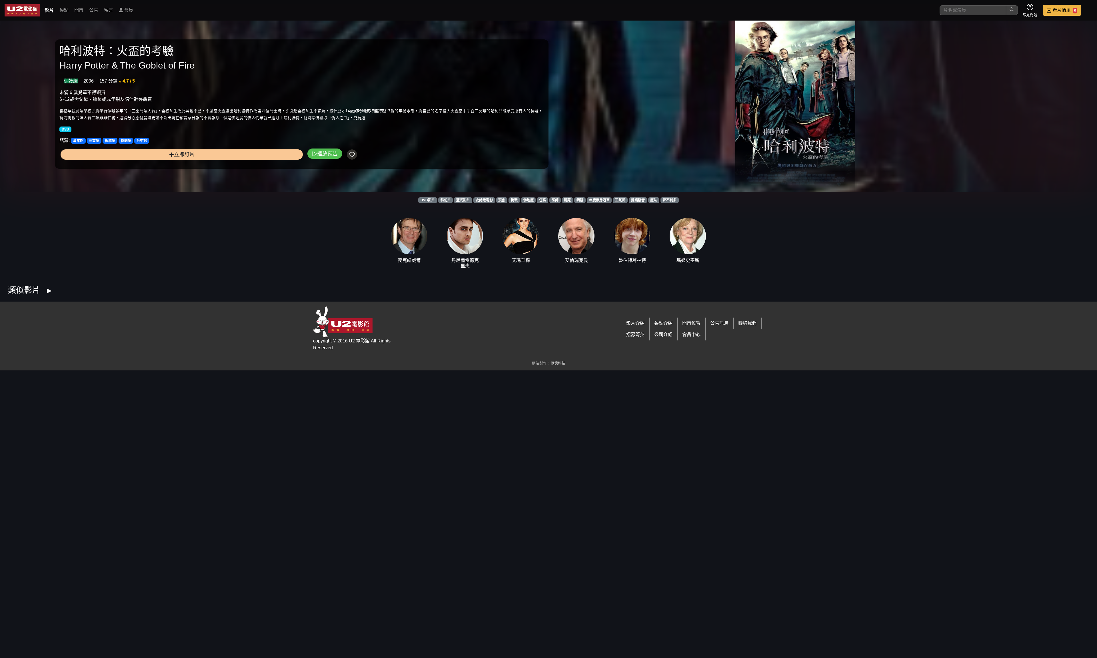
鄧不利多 (669, 200)
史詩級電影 (484, 200)
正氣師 (620, 200)
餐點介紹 (663, 323)
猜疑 (579, 200)
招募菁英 (635, 334)
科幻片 (446, 200)
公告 (93, 10)
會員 (128, 10)
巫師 (555, 200)
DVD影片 (428, 200)
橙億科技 (557, 363)
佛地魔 (528, 200)
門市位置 (691, 323)
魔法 (653, 200)
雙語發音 (638, 200)
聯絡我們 (747, 323)
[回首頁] (22, 10)
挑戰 (514, 200)
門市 (78, 10)
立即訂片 (184, 154)
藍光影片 (463, 200)
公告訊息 (719, 323)
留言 (108, 10)
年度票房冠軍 (599, 200)
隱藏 (567, 200)
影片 (49, 10)
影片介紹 (635, 323)
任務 (542, 200)
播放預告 (327, 154)
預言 (501, 200)
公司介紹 (663, 334)
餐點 (64, 10)
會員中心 (691, 334)
